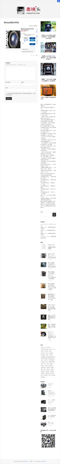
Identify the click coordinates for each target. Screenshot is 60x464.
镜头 (49, 375)
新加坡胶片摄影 (51, 361)
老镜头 (46, 365)
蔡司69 (52, 369)
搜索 (42, 212)
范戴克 (52, 367)
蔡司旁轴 (52, 371)
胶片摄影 (48, 367)
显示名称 (8, 82)
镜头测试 (53, 375)
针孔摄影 (45, 375)
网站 (7, 87)
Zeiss (47, 353)
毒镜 (48, 363)
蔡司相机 (42, 373)
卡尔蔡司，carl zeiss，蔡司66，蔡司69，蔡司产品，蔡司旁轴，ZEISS (48, 357)
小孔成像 (42, 361)
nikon (50, 351)
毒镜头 (51, 363)
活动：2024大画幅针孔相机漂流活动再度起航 (52, 409)
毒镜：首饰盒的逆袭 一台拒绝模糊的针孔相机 (52, 326)
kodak (51, 349)
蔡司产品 (42, 371)
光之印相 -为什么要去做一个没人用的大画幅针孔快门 (48, 57)
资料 (42, 375)
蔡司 (45, 369)
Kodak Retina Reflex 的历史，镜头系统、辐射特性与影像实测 (52, 307)
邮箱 (23, 82)
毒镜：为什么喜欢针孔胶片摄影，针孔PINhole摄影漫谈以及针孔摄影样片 (48, 206)
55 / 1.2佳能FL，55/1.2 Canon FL (51, 401)
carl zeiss (48, 347)
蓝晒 (42, 369)
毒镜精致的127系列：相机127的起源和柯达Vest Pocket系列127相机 (51, 297)
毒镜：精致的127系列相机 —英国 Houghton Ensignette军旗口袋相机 (52, 286)
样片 (45, 363)
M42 (54, 349)
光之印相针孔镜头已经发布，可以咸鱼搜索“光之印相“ (48, 36)
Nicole (42, 351)
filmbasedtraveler (45, 349)
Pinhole (42, 353)
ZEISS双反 (51, 353)
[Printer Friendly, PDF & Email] (33, 26)
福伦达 (42, 365)
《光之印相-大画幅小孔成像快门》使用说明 (48, 80)
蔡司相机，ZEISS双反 (50, 373)
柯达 (42, 363)
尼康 (46, 361)
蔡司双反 (47, 371)
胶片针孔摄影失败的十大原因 (47, 126)
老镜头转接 (43, 367)
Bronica (42, 347)
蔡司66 (48, 369)
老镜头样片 (51, 365)
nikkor (46, 351)
